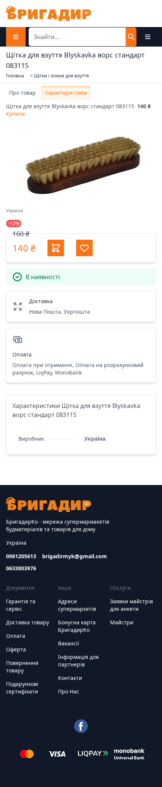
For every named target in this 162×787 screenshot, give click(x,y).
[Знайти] (131, 36)
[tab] (22, 93)
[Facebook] (81, 726)
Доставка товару (27, 622)
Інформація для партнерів (78, 660)
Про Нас (68, 691)
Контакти (70, 677)
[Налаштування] (147, 37)
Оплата (15, 635)
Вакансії (68, 643)
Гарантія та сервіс (20, 605)
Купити (15, 113)
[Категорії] (16, 37)
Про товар (22, 92)
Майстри (121, 622)
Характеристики (66, 92)
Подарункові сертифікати (22, 687)
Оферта (16, 649)
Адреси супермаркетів (77, 605)
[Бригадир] (48, 13)
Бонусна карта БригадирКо (77, 626)
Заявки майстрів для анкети (131, 605)
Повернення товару (22, 666)
